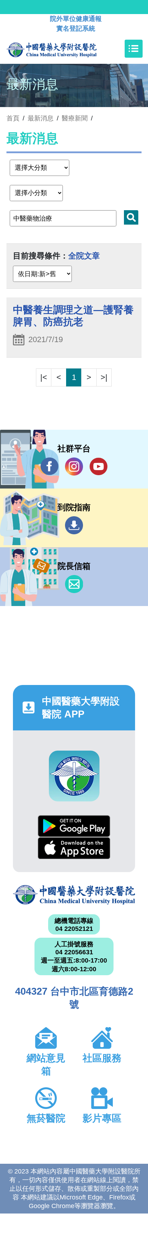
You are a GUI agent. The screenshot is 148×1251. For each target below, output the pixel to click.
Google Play (74, 826)
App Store (74, 848)
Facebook (50, 466)
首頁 (12, 118)
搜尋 (131, 217)
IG (74, 466)
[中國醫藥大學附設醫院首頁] (62, 48)
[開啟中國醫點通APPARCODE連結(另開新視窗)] (74, 776)
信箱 (74, 584)
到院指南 (74, 525)
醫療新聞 (75, 118)
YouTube (98, 466)
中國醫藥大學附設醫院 (74, 895)
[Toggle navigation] (134, 49)
